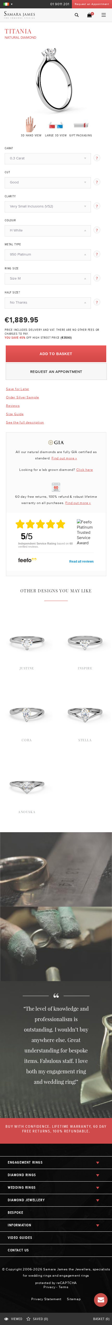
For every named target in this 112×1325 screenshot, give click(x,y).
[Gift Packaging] (81, 123)
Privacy (49, 1287)
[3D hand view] (31, 123)
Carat (9, 148)
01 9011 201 (59, 4)
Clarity (10, 196)
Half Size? (12, 292)
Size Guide (15, 414)
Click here (84, 470)
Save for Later (17, 389)
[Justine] (27, 613)
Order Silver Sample (22, 397)
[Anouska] (27, 757)
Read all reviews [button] (81, 561)
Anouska (26, 812)
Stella (85, 740)
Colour (10, 220)
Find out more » (64, 458)
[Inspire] (85, 613)
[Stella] (85, 685)
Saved (40, 1319)
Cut (7, 172)
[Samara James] (25, 15)
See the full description (25, 422)
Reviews (13, 406)
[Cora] (27, 685)
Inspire (85, 668)
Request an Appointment (92, 4)
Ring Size (12, 268)
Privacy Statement (46, 1299)
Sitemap (74, 1299)
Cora (27, 740)
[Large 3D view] (56, 123)
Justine (27, 668)
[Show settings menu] (85, 111)
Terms (64, 1287)
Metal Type (13, 244)
